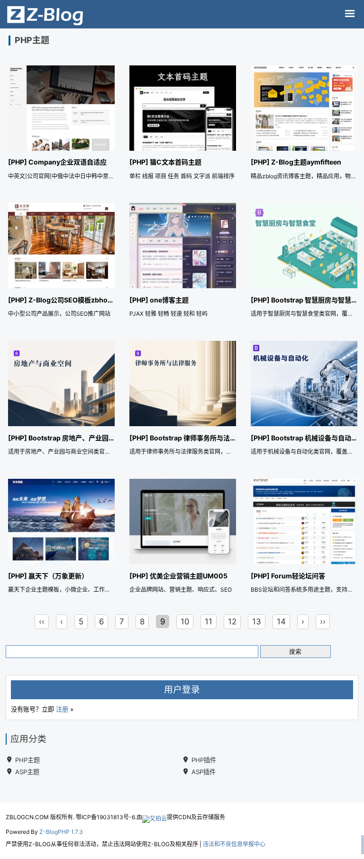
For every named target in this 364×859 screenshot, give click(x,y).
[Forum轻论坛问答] (304, 538)
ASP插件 (203, 772)
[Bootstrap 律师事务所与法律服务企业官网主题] (182, 400)
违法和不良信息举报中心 (234, 844)
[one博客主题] (182, 262)
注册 (62, 709)
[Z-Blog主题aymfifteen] (304, 124)
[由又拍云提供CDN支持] (154, 817)
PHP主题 (27, 760)
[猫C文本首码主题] (182, 124)
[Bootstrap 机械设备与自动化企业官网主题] (304, 400)
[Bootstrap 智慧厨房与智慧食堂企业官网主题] (304, 262)
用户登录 (182, 689)
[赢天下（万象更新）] (61, 538)
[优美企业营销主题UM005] (182, 538)
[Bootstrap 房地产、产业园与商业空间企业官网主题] (61, 400)
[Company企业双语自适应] (61, 124)
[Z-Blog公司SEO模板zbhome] (61, 262)
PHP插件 (203, 760)
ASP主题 (27, 772)
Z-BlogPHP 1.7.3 (61, 831)
